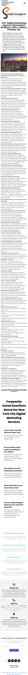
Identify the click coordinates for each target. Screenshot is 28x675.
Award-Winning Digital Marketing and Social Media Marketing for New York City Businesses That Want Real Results (14, 390)
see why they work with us (14, 674)
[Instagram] (15, 660)
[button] (24, 3)
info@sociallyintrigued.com (14, 591)
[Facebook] (18, 660)
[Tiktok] (9, 660)
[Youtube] (12, 660)
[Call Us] (14, 600)
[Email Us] (14, 584)
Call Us (14, 603)
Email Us (14, 588)
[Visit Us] (14, 614)
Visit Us (14, 618)
